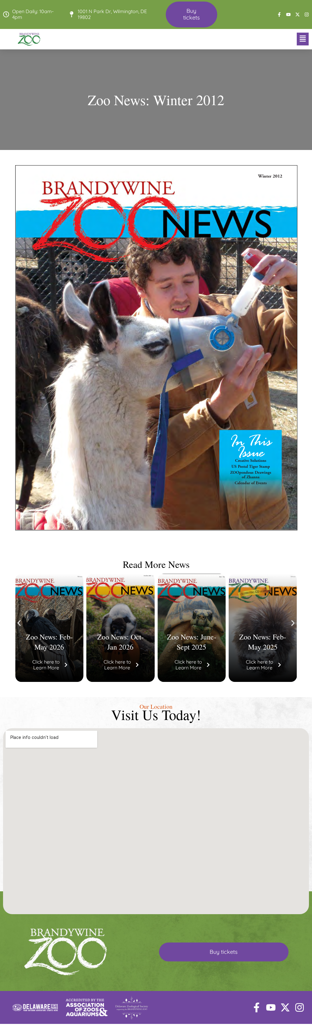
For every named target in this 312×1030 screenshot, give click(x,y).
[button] (191, 39)
